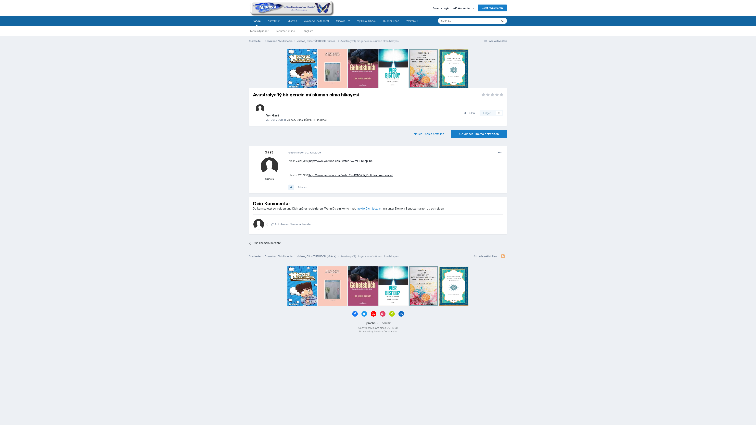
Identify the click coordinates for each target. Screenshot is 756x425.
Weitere (411, 20)
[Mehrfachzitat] (291, 187)
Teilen (470, 113)
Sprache (370, 323)
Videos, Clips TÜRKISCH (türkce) (307, 119)
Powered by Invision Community (378, 331)
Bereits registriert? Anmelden (453, 8)
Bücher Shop (391, 20)
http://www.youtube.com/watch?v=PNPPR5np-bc (340, 161)
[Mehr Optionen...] (500, 152)
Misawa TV (343, 20)
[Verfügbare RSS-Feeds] (503, 256)
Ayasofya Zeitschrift (316, 20)
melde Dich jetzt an (369, 208)
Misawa (292, 20)
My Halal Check (366, 20)
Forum (257, 20)
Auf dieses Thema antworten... (294, 224)
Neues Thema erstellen (429, 134)
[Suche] (502, 21)
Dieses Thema (484, 20)
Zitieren (302, 187)
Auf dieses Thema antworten (479, 134)
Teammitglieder (259, 30)
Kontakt (386, 323)
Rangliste (307, 30)
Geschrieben (304, 152)
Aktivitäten (274, 20)
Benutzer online (285, 30)
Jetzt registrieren (492, 7)
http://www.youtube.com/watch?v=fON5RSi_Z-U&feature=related (351, 175)
